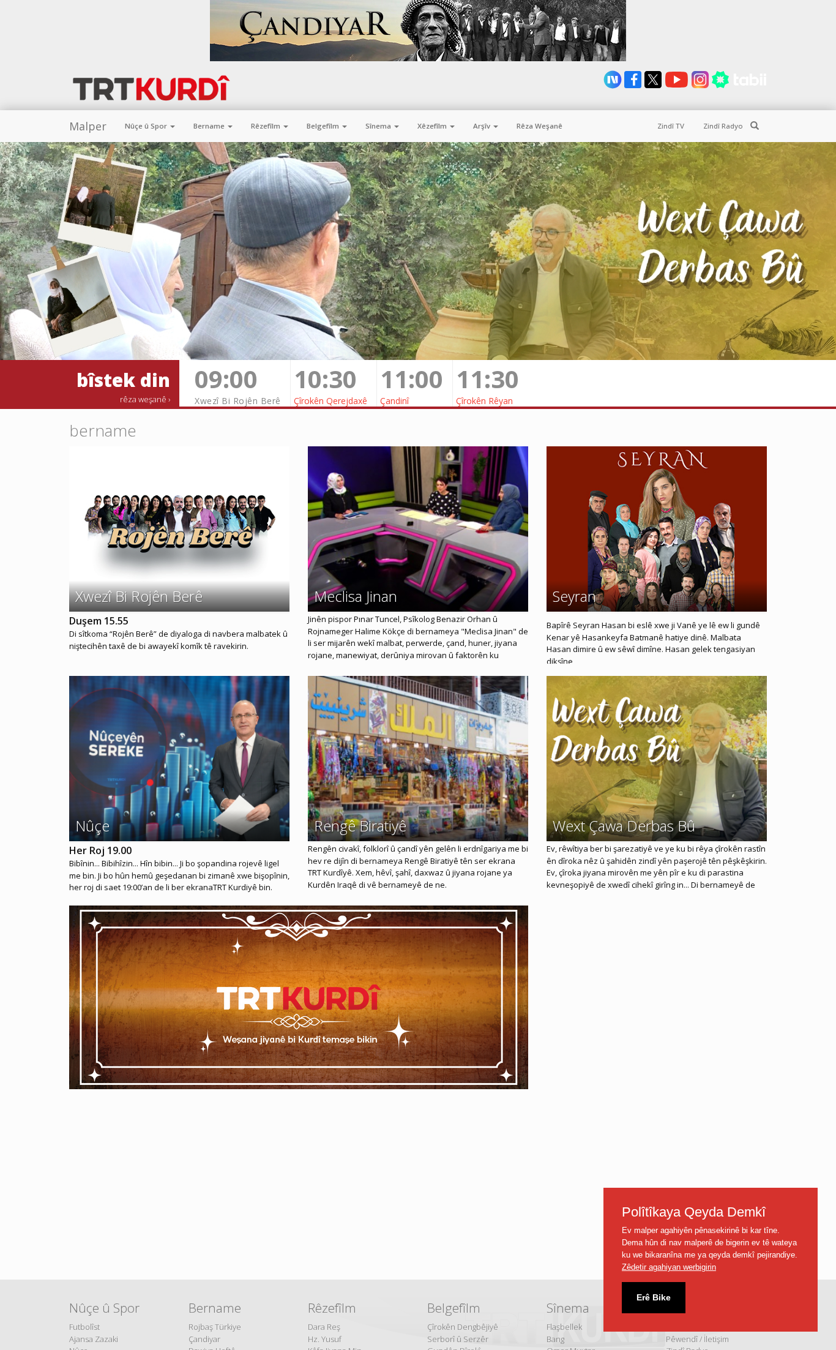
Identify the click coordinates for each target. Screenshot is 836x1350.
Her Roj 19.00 (100, 850)
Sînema (379, 125)
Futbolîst (84, 1326)
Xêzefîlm (433, 125)
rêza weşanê (143, 399)
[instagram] (701, 85)
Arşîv (482, 125)
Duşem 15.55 (99, 621)
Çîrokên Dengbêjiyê (462, 1326)
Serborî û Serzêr (457, 1338)
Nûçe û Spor (147, 125)
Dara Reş (324, 1326)
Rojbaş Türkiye (214, 1326)
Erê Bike (653, 1297)
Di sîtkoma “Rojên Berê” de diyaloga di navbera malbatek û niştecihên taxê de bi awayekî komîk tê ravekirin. (178, 639)
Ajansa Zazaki (93, 1338)
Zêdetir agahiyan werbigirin (669, 1267)
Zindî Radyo (723, 125)
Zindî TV (670, 125)
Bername (209, 125)
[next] (613, 85)
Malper (87, 126)
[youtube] (677, 85)
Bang (555, 1338)
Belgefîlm (324, 125)
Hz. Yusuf (324, 1338)
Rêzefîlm (266, 125)
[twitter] (654, 85)
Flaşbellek (564, 1326)
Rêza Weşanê (539, 125)
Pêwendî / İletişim (697, 1338)
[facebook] (634, 85)
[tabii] (739, 85)
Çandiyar (204, 1338)
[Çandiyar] (418, 30)
